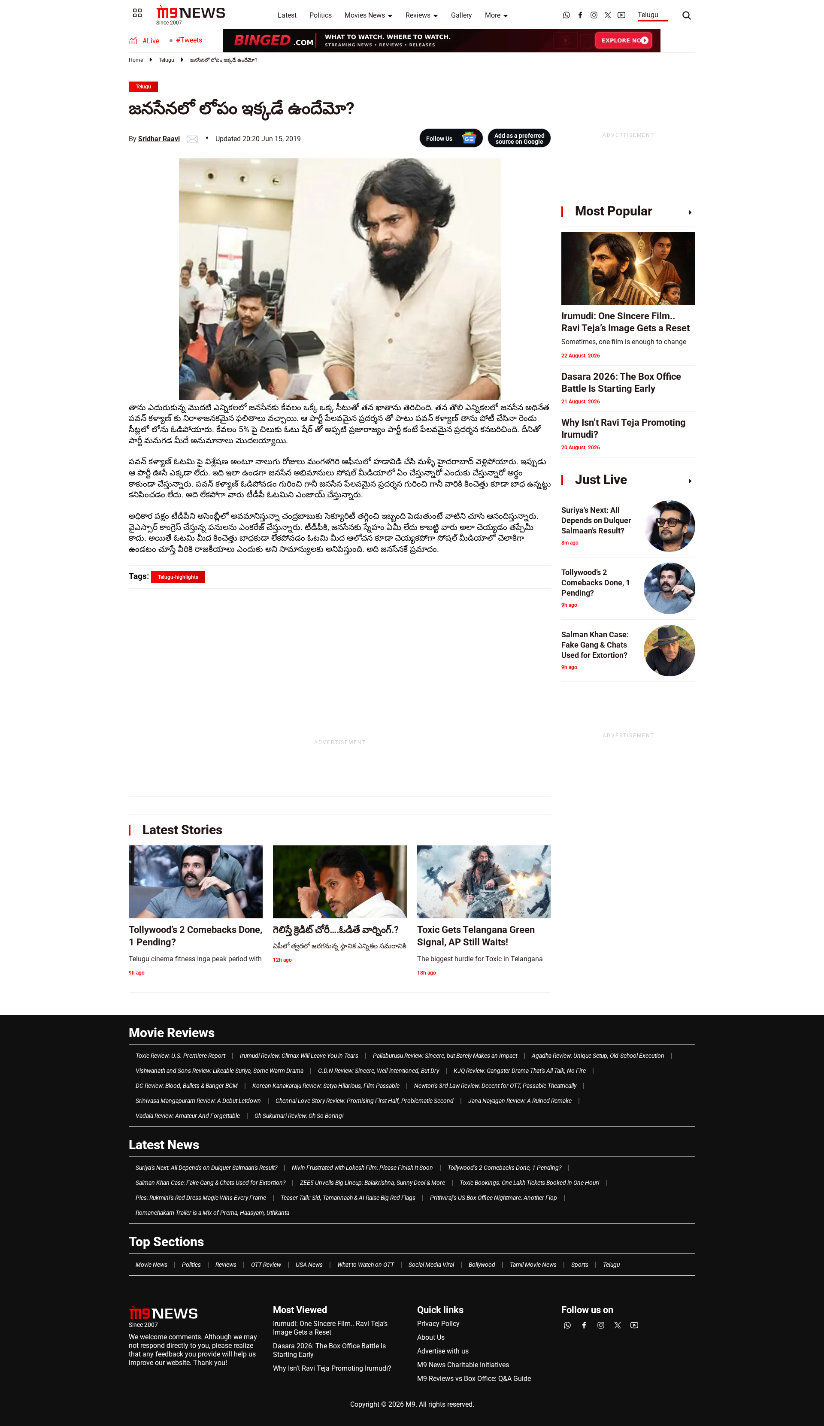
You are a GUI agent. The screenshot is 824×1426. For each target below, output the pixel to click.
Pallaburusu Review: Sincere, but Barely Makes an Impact (445, 1055)
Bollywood (482, 1264)
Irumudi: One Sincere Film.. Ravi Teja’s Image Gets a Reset (330, 1328)
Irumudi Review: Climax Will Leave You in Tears (299, 1055)
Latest (287, 15)
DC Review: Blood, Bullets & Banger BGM (187, 1085)
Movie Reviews (172, 1032)
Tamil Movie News (533, 1264)
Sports (579, 1264)
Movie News (151, 1264)
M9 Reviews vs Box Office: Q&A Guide (474, 1379)
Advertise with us (443, 1351)
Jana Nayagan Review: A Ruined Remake (520, 1100)
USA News (309, 1264)
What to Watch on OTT (365, 1264)
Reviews (418, 15)
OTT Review (266, 1264)
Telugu (648, 15)
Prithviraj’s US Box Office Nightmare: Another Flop (493, 1197)
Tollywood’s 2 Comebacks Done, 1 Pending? (504, 1167)
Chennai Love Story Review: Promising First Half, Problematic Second (365, 1100)
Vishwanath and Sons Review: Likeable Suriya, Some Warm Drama (219, 1070)
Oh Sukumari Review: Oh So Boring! (299, 1115)
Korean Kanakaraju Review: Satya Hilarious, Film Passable (326, 1085)
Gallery (461, 15)
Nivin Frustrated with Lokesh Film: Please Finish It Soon (362, 1167)
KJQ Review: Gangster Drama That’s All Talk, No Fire (520, 1070)
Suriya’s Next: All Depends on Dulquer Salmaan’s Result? (206, 1167)
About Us (431, 1337)
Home (136, 60)
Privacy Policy (438, 1324)
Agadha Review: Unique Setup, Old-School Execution (598, 1055)
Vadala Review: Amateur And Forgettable (188, 1115)
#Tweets (189, 40)
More (492, 15)
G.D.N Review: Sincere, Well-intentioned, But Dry (378, 1070)
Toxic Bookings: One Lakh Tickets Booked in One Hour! (530, 1182)
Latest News (164, 1144)
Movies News (365, 15)
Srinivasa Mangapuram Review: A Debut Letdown (198, 1100)
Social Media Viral (431, 1264)
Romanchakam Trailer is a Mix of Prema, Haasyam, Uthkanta (212, 1212)
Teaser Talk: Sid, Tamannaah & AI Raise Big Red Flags (348, 1197)
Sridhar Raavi (159, 139)
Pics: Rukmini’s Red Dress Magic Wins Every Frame (201, 1197)
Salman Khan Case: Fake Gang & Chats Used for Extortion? (210, 1182)
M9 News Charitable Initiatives (463, 1365)
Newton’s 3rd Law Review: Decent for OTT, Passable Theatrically (495, 1085)
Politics (320, 15)
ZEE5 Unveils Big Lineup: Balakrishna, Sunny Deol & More (372, 1182)
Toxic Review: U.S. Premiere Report (180, 1055)
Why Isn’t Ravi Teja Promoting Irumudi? (332, 1368)
